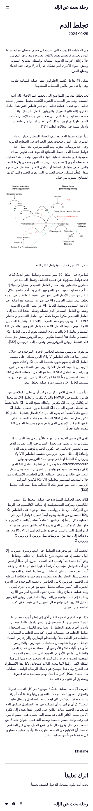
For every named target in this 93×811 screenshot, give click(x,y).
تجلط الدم (74, 25)
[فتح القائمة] (7, 7)
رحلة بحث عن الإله (71, 7)
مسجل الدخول (58, 784)
